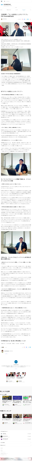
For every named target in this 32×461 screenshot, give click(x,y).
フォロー (16, 7)
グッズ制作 (17, 343)
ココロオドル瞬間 (9, 343)
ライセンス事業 (22, 343)
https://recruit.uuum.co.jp (6, 5)
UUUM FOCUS (16, 364)
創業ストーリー (3, 343)
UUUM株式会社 (7, 4)
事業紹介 (14, 343)
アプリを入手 (29, 433)
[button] (16, 431)
